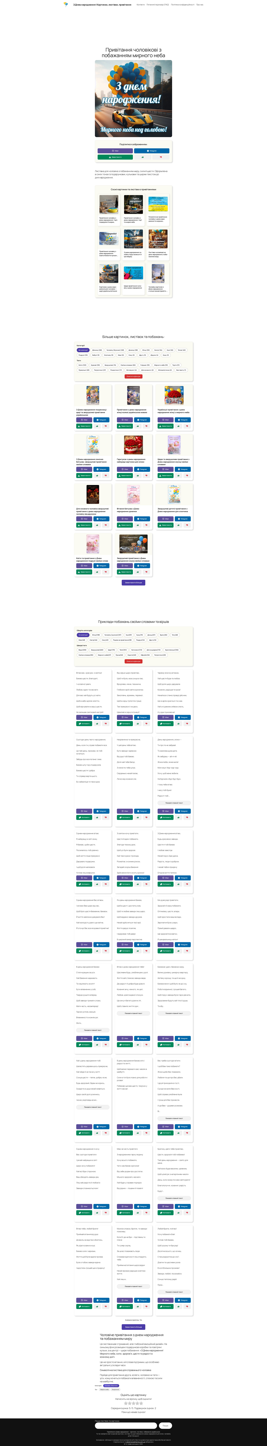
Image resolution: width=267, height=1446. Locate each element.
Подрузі (140, 640)
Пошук (165, 1425)
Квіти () (82, 365)
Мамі (82, 640)
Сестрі (93, 640)
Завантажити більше (133, 582)
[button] (84, 419)
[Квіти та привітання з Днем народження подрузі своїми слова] (93, 544)
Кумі (129, 635)
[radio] (126, 1403)
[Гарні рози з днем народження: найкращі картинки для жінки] (133, 445)
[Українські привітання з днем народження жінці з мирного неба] (174, 395)
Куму (139, 635)
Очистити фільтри (133, 376)
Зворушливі (97, 650)
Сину (105, 640)
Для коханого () (147, 370)
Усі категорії (83, 635)
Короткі (132, 655)
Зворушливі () (110, 365)
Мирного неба (104, 655)
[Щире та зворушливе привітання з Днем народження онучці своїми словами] (174, 445)
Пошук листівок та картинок (107, 1421)
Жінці (96, 635)
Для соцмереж (154, 650)
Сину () (132, 355)
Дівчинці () (97, 350)
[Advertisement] (133, 24)
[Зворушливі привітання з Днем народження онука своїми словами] (133, 544)
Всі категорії (83, 350)
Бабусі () (95, 355)
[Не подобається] (160, 157)
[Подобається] (142, 157)
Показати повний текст (174, 803)
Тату (175, 635)
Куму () (166, 355)
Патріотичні (160, 655)
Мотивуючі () (131, 370)
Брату (163, 635)
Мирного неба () (161, 365)
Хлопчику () (108, 355)
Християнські (172, 650)
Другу (152, 640)
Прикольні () (84, 370)
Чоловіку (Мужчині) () (115, 350)
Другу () (142, 355)
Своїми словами (86, 655)
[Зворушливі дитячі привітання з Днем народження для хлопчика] (174, 494)
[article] (93, 407)
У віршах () (145, 365)
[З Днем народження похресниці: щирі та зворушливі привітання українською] (93, 395)
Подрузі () (83, 355)
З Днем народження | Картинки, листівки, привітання (102, 4)
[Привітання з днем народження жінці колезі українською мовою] (133, 395)
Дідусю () (154, 355)
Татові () (182, 350)
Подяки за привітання (122, 640)
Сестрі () (158, 350)
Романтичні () (116, 370)
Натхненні (136, 650)
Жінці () (146, 350)
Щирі (111, 650)
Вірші (82, 650)
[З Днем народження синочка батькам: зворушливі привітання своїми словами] (93, 445)
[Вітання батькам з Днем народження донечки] (133, 494)
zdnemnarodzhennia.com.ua (135, 1442)
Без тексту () (181, 370)
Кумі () (170, 350)
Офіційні (145, 655)
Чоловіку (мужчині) (112, 635)
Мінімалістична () (165, 370)
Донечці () (133, 350)
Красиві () (95, 365)
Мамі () (121, 355)
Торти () (176, 365)
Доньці (151, 635)
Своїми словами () (128, 365)
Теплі (123, 650)
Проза (119, 655)
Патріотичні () (100, 370)
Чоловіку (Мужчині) (111, 1386)
